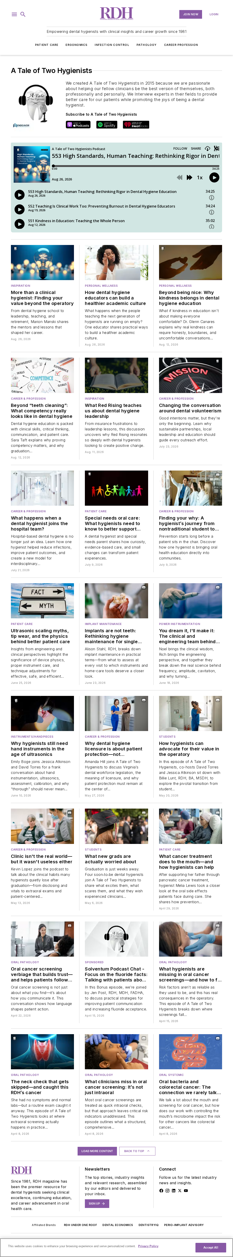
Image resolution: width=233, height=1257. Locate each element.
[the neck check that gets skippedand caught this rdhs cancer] (42, 1051)
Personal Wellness (101, 285)
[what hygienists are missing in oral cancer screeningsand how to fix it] (190, 939)
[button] (14, 14)
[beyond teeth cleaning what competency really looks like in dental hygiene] (42, 375)
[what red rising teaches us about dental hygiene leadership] (116, 375)
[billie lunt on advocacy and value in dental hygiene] (190, 713)
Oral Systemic (171, 1075)
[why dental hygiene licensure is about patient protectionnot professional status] (116, 713)
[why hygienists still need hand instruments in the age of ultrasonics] (42, 713)
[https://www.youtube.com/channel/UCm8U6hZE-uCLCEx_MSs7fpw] (186, 1190)
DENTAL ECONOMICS (117, 1225)
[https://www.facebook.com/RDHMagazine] (161, 1190)
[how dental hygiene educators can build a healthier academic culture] (116, 262)
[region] (116, 1247)
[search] (23, 14)
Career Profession (181, 45)
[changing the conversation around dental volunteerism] (190, 375)
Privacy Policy (148, 1246)
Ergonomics (76, 45)
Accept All (210, 1247)
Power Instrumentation (179, 624)
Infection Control (112, 45)
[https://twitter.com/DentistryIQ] (179, 1190)
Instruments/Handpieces (32, 736)
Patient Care (46, 45)
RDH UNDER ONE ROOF (80, 1225)
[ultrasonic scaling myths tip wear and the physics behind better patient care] (42, 600)
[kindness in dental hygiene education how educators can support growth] (190, 262)
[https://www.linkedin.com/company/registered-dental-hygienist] (173, 1190)
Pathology (147, 45)
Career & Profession (28, 398)
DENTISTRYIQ (149, 1225)
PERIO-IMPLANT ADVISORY (184, 1225)
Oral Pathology (25, 962)
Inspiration (20, 285)
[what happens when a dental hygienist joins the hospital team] (42, 488)
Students (167, 736)
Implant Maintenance (103, 624)
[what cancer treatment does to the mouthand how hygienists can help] (190, 826)
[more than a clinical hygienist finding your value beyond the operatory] (42, 262)
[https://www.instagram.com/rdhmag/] (167, 1190)
